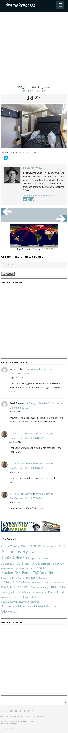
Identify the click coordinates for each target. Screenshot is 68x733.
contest (46, 578)
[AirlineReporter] (34, 6)
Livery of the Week (15, 592)
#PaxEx (14, 546)
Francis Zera (36, 91)
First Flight (6, 587)
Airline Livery (14, 551)
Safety (26, 597)
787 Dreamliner (30, 546)
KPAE (55, 587)
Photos (4, 598)
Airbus (46, 546)
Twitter (4, 716)
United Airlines (46, 606)
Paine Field (56, 592)
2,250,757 (47, 249)
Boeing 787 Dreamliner (39, 572)
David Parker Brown (20, 433)
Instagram (26, 716)
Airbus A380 (58, 546)
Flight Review (24, 587)
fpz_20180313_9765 (34, 87)
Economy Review (55, 582)
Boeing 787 (11, 573)
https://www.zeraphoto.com (38, 195)
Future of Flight (43, 588)
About (10, 711)
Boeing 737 (58, 564)
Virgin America (19, 613)
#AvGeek (5, 546)
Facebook (14, 716)
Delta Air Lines (11, 582)
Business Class (33, 577)
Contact (28, 711)
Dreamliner (29, 582)
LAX (62, 587)
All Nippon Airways (37, 558)
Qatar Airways (15, 598)
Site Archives (6, 729)
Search (18, 711)
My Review (36, 593)
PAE (44, 592)
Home (3, 711)
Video (6, 612)
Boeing (44, 563)
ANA (34, 563)
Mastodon (38, 716)
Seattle (41, 598)
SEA (34, 597)
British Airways (18, 578)
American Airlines (15, 563)
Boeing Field (6, 578)
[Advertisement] (34, 50)
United (30, 607)
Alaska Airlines (12, 558)
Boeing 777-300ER (36, 568)
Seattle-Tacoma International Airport (21, 602)
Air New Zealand (35, 552)
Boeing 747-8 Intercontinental (12, 568)
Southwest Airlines (13, 606)
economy (40, 582)
